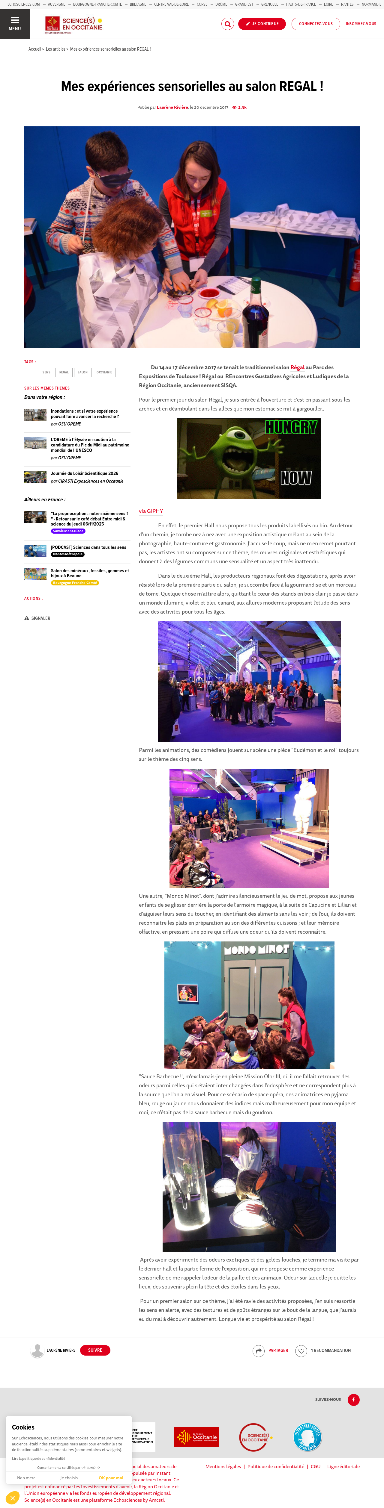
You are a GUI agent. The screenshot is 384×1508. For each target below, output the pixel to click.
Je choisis (69, 1477)
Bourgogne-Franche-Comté (97, 4)
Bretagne (138, 4)
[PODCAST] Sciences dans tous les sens (88, 547)
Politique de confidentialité (276, 1466)
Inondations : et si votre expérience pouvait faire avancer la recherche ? (85, 414)
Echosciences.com (24, 4)
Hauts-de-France (301, 4)
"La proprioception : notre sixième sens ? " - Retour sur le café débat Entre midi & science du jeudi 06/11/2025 (89, 519)
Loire (328, 4)
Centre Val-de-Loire (171, 4)
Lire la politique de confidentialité (38, 1458)
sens (46, 372)
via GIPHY (151, 511)
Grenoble (270, 4)
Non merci (27, 1477)
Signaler (40, 618)
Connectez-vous (316, 24)
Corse (202, 4)
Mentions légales (223, 1466)
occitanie (104, 372)
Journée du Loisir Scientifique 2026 (84, 473)
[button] (12, 1498)
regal (64, 372)
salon (83, 372)
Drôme (221, 4)
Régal (297, 367)
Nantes (347, 4)
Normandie (371, 4)
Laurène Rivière (172, 107)
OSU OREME (69, 424)
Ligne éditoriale (343, 1466)
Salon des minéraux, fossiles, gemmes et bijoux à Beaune (90, 573)
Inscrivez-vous (361, 24)
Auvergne (56, 4)
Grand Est (244, 4)
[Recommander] (301, 1351)
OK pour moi (111, 1477)
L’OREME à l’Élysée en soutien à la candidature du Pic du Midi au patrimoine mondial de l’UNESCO (90, 445)
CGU (316, 1466)
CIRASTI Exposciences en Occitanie (91, 481)
